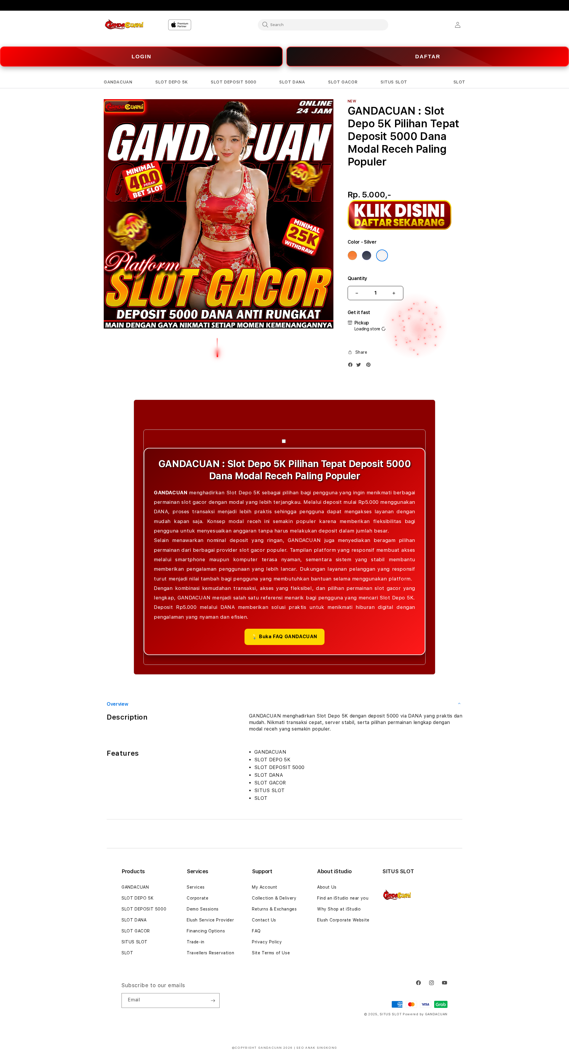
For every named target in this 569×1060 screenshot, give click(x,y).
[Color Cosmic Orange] (352, 255)
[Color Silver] (382, 255)
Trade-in (195, 942)
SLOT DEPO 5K (138, 898)
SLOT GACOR (136, 931)
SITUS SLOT (135, 942)
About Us (327, 887)
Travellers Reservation (210, 952)
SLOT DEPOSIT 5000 (144, 909)
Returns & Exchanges (274, 909)
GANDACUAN (135, 887)
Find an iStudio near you (342, 898)
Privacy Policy (267, 942)
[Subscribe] (212, 1000)
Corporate (197, 898)
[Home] (124, 25)
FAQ (256, 931)
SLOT (127, 952)
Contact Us (264, 920)
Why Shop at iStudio (339, 909)
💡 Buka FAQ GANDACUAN (284, 636)
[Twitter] (360, 366)
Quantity (357, 278)
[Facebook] (352, 366)
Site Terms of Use (271, 952)
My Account (264, 887)
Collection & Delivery (274, 898)
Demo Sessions (203, 909)
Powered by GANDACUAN (425, 1014)
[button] (118, 82)
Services (196, 887)
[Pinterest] (370, 366)
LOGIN (141, 56)
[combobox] (323, 24)
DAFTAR (427, 56)
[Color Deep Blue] (366, 255)
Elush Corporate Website (343, 920)
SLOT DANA (134, 920)
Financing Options (206, 931)
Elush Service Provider (210, 920)
